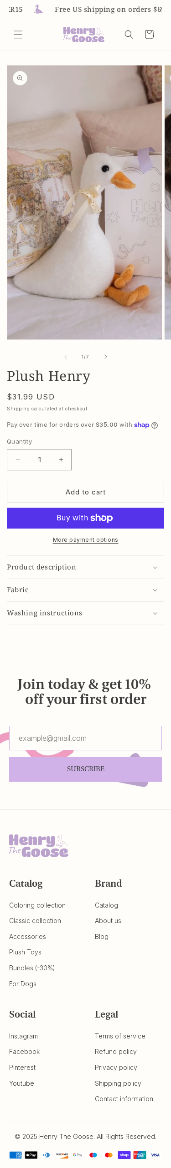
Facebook (24, 1051)
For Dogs (22, 984)
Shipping (18, 408)
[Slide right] (106, 357)
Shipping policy (118, 1083)
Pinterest (22, 1067)
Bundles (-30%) (32, 968)
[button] (18, 35)
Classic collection (35, 920)
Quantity (19, 441)
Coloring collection (37, 905)
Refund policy (116, 1051)
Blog (102, 936)
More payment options (86, 539)
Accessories (27, 936)
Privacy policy (116, 1067)
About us (108, 920)
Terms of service (120, 1036)
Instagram (23, 1036)
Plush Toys (25, 952)
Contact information (124, 1099)
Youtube (21, 1083)
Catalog (106, 905)
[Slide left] (66, 357)
